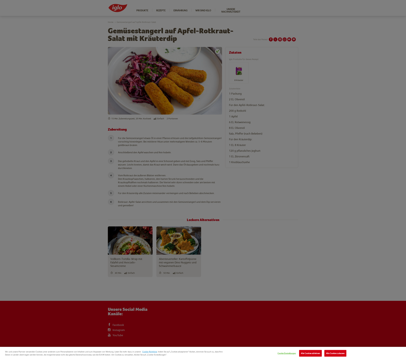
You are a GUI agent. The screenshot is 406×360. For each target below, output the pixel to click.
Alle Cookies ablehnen (310, 353)
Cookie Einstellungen (287, 353)
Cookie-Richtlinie (149, 351)
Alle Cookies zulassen (335, 353)
